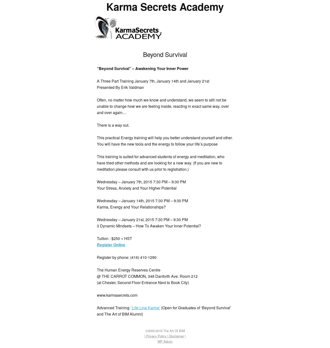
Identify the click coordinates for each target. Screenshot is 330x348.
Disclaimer (176, 336)
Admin (165, 341)
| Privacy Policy (155, 336)
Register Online (111, 244)
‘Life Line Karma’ (145, 307)
